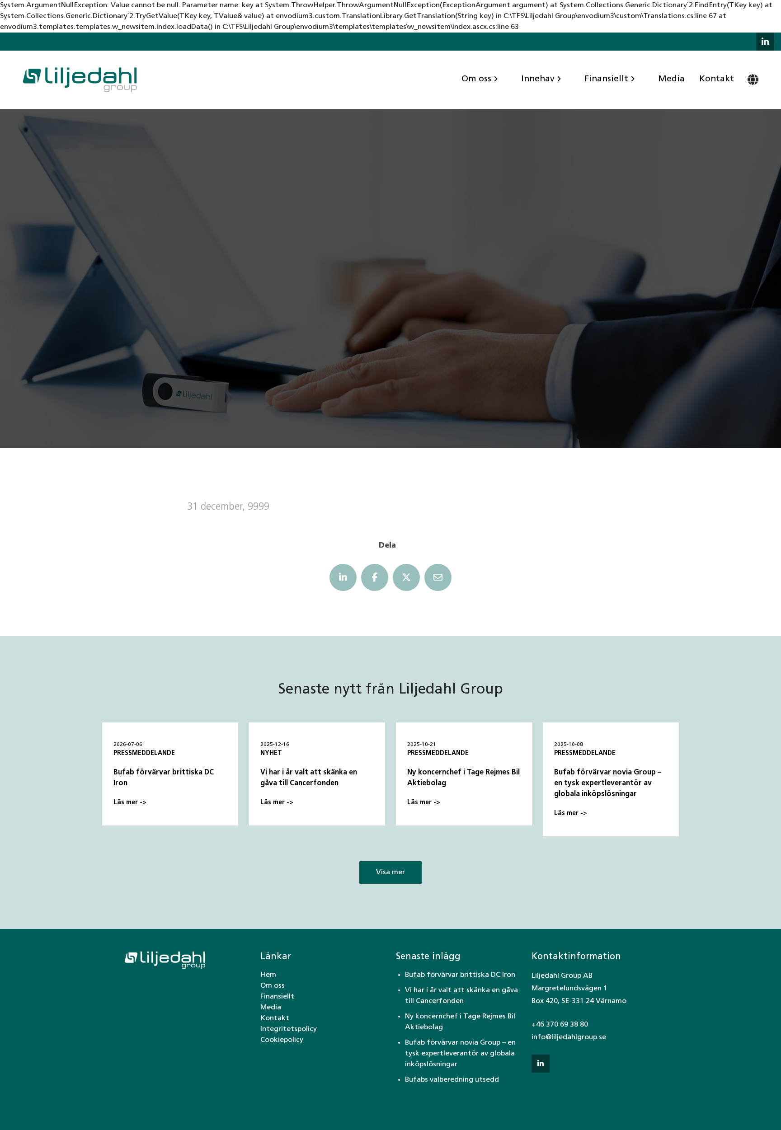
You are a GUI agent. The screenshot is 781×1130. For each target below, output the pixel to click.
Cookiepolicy (281, 1040)
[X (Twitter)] (406, 577)
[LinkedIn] (343, 577)
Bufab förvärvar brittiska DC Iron (460, 975)
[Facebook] (374, 577)
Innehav (538, 79)
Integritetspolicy (288, 1029)
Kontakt (716, 79)
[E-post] (438, 577)
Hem (268, 975)
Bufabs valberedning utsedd (452, 1079)
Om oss (476, 79)
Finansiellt (606, 79)
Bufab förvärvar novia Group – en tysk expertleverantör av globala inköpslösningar (460, 1053)
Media (671, 79)
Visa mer (390, 872)
